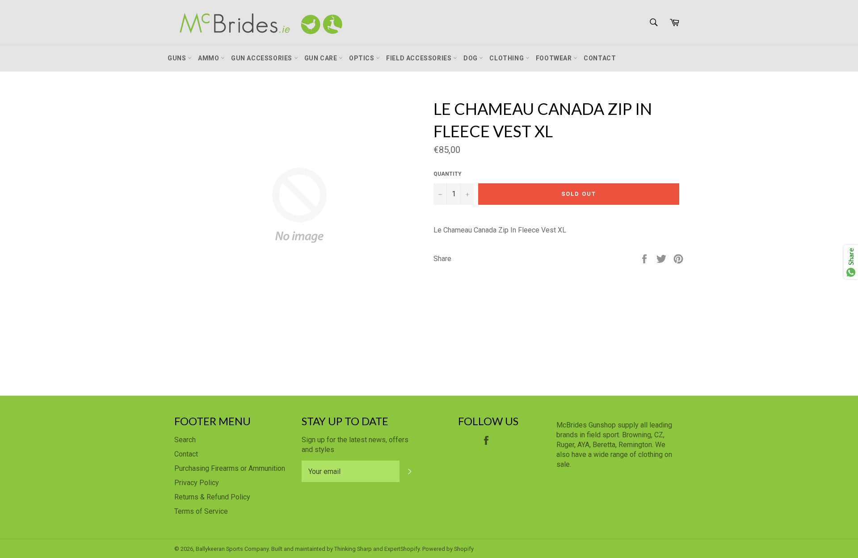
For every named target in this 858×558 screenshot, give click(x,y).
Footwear (554, 58)
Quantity (447, 174)
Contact (600, 58)
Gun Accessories (262, 58)
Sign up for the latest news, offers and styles (355, 444)
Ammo (209, 58)
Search (185, 439)
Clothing (507, 58)
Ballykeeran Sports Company (232, 548)
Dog (471, 58)
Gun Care (321, 58)
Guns (178, 58)
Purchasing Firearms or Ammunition (229, 468)
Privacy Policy (196, 482)
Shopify (464, 548)
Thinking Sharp (353, 548)
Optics (362, 58)
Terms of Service (201, 511)
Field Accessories (419, 58)
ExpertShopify (402, 548)
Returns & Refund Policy (212, 497)
